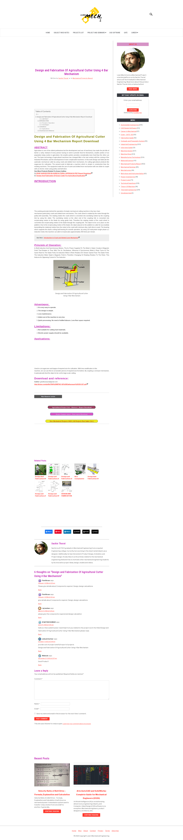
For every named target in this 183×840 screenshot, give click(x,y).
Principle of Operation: (48, 123)
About (85, 831)
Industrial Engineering (129, 144)
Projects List (78, 33)
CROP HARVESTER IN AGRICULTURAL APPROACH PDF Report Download (63, 173)
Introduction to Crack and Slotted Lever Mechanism (61, 238)
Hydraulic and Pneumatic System (132, 141)
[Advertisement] (71, 54)
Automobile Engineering (130, 125)
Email (36, 709)
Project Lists (125, 180)
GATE (126, 33)
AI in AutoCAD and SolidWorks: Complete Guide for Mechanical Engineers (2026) (91, 794)
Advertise (115, 831)
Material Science (127, 161)
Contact (93, 831)
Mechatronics (126, 170)
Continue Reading (52, 811)
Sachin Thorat (63, 78)
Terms (107, 831)
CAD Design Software (128, 128)
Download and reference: (47, 130)
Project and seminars (96, 33)
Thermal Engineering (128, 190)
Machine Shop (126, 154)
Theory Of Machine (128, 186)
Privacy (100, 831)
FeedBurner (137, 113)
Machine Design (126, 151)
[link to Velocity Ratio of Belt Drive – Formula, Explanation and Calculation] (52, 774)
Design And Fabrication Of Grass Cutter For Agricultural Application (60, 175)
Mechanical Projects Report (83, 78)
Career (134, 33)
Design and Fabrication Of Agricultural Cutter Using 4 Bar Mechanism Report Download (64, 117)
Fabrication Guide (127, 138)
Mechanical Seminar (128, 167)
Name (37, 704)
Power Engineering (128, 177)
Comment (38, 679)
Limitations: (43, 126)
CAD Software (114, 33)
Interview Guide (126, 148)
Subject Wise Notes (61, 33)
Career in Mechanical (128, 131)
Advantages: (45, 124)
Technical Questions (128, 183)
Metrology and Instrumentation (132, 173)
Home (48, 33)
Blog (79, 831)
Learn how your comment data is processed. (77, 723)
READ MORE (133, 89)
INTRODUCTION (44, 121)
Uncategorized (126, 193)
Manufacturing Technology (130, 157)
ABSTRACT (45, 119)
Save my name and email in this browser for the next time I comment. (61, 714)
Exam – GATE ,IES (127, 135)
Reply (40, 590)
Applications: (45, 128)
